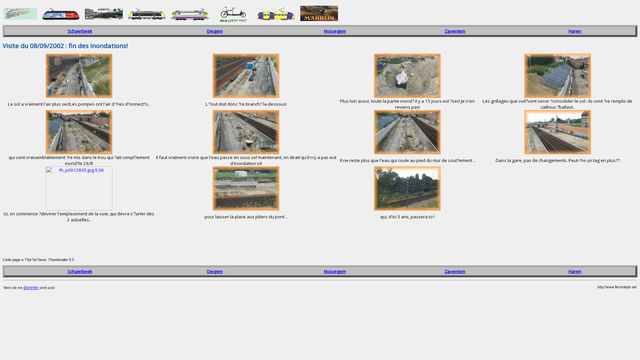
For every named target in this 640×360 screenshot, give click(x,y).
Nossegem (335, 31)
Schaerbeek (80, 31)
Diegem (215, 31)
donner (31, 287)
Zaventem (455, 31)
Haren (575, 31)
